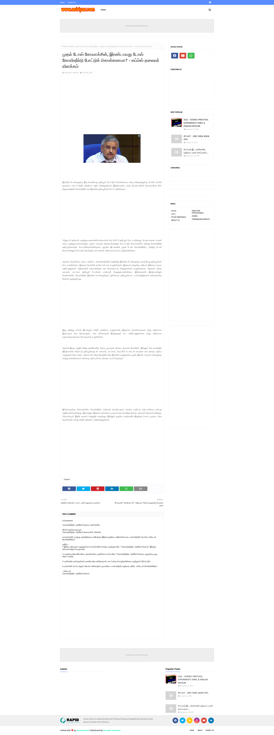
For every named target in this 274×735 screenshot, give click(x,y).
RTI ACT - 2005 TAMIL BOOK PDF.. (196, 138)
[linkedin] (211, 720)
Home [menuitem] (103, 10)
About (200, 730)
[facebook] (210, 2)
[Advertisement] (112, 106)
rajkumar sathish (71, 72)
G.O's (173, 214)
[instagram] (197, 720)
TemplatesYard (82, 730)
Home (62, 2)
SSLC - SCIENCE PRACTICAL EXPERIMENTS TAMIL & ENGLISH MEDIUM (196, 122)
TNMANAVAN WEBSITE (201, 219)
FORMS (195, 216)
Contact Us (72, 2)
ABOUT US (175, 220)
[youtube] (183, 55)
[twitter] (182, 720)
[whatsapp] (191, 55)
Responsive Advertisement (137, 26)
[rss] (190, 720)
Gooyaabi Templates (111, 730)
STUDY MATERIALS (178, 217)
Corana (71, 46)
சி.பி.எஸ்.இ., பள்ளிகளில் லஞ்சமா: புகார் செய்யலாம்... (196, 151)
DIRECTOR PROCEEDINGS (198, 212)
